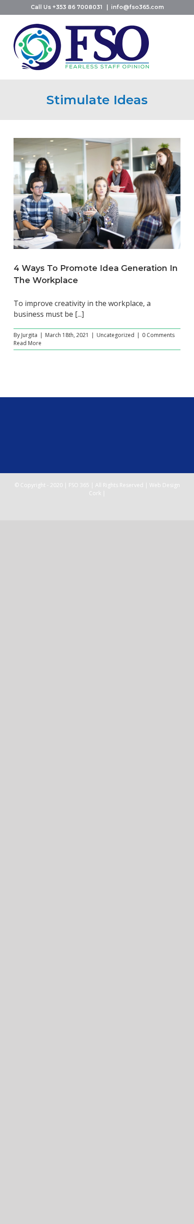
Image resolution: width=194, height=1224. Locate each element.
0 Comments (158, 335)
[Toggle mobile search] (176, 38)
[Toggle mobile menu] (176, 28)
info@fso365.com (137, 7)
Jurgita (29, 335)
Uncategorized (115, 335)
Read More (28, 343)
